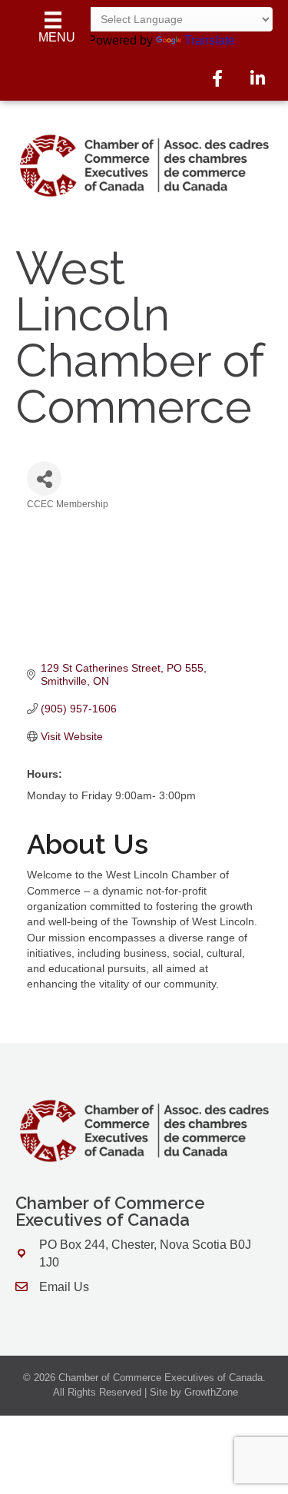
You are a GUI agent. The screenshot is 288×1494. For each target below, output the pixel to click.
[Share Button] (44, 478)
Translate (209, 40)
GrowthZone (211, 1392)
